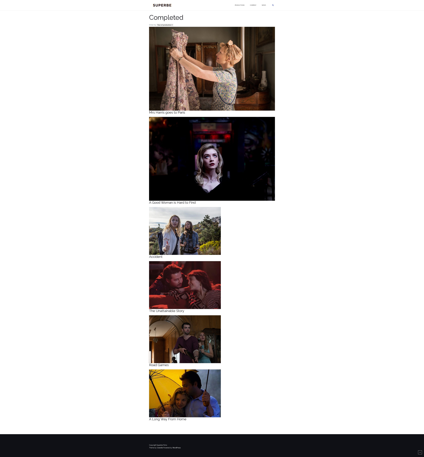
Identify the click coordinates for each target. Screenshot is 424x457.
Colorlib (160, 448)
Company (253, 5)
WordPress (176, 448)
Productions (239, 5)
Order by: (153, 25)
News (264, 5)
